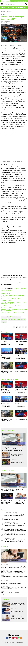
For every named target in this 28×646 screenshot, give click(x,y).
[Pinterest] (13, 638)
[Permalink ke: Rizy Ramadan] (2, 22)
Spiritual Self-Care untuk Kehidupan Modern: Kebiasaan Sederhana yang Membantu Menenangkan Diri (18, 454)
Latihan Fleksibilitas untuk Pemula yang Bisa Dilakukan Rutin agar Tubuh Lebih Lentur (13, 449)
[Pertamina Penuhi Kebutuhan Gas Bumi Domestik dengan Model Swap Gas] (7, 351)
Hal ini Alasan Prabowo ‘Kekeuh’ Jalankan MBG (12, 312)
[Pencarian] (26, 4)
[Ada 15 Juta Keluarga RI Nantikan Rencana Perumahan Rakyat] (21, 336)
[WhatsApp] (18, 638)
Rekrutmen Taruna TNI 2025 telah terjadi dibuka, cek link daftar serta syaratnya (14, 524)
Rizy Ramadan (7, 21)
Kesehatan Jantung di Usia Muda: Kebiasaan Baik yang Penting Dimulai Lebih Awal (13, 588)
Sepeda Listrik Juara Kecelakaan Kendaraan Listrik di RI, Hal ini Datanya (14, 310)
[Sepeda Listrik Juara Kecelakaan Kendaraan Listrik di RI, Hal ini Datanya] (7, 365)
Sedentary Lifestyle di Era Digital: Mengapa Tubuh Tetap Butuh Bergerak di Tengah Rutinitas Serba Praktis (18, 604)
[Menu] (2, 4)
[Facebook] (7, 638)
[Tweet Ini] (17, 327)
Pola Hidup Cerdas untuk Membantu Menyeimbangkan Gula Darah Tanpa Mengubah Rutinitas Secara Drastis (13, 593)
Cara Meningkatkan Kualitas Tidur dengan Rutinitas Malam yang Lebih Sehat (14, 577)
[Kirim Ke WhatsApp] (26, 327)
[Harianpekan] (9, 4)
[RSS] (21, 638)
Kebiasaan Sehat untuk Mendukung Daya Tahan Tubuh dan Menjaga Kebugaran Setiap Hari (13, 572)
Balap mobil (5, 316)
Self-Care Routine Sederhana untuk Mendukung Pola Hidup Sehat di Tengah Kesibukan (18, 617)
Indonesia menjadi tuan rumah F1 (17, 319)
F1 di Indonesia (16, 316)
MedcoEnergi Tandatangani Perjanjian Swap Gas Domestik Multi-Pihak (13, 306)
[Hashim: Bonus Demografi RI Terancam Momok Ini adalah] (7, 336)
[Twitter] (10, 638)
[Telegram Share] (23, 327)
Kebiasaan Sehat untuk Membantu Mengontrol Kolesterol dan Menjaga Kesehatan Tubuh (12, 582)
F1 (10, 316)
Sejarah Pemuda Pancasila (11, 519)
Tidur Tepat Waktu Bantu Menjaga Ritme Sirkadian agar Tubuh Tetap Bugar (17, 610)
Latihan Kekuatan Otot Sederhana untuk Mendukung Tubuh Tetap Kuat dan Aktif (20, 502)
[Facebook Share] (14, 327)
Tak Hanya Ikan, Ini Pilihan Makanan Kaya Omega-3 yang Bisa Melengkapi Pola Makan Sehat (17, 461)
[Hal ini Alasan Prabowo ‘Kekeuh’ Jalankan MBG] (21, 365)
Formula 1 (4, 319)
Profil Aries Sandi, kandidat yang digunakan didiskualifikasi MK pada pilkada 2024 (15, 540)
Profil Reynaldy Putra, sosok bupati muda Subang (14, 535)
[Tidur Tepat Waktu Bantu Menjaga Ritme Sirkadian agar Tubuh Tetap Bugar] (6, 611)
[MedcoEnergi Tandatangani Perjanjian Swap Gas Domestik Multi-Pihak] (21, 351)
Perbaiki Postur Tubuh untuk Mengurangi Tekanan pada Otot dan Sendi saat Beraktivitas (6, 502)
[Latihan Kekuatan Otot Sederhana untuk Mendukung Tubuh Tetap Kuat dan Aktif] (21, 496)
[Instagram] (15, 638)
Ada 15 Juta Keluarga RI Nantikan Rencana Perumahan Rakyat (11, 299)
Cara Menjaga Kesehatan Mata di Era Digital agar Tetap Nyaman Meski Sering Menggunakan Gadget (13, 566)
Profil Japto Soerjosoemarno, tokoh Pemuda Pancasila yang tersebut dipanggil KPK (15, 530)
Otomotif (4, 322)
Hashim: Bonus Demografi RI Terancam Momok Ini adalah (13, 296)
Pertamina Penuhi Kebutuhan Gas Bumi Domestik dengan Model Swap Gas (13, 303)
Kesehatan (3, 14)
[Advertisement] (14, 145)
